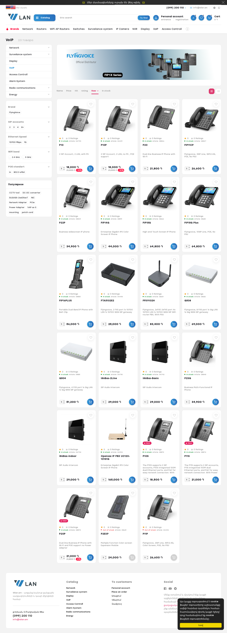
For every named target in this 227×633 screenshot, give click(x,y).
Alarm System (17, 81)
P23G (187, 378)
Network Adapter (18, 202)
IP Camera (122, 29)
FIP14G (105, 222)
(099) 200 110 (175, 7)
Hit (76, 91)
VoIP (155, 29)
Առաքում (116, 596)
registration (182, 19)
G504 (62, 378)
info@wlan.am (200, 8)
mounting (14, 212)
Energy (13, 94)
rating (84, 91)
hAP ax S (32, 207)
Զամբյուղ (117, 604)
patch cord (27, 212)
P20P (62, 533)
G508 (187, 300)
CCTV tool (14, 193)
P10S (146, 456)
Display (145, 29)
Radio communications (22, 88)
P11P (145, 533)
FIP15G (147, 222)
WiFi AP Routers (59, 29)
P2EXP (105, 533)
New (93, 91)
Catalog (45, 18)
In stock (106, 91)
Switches (79, 29)
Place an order (119, 592)
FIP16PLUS (65, 300)
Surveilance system (100, 29)
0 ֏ (216, 19)
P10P (104, 145)
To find (143, 18)
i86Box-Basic (151, 378)
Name (60, 91)
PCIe (32, 202)
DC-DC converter (31, 193)
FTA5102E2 (107, 300)
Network (27, 29)
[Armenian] (8, 8)
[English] (13, 8)
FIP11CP (189, 145)
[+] (90, 168)
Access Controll (172, 29)
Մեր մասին (21, 8)
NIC (33, 198)
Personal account (121, 588)
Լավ (200, 625)
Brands (14, 29)
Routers (41, 29)
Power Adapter (16, 207)
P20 (145, 145)
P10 (61, 145)
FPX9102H (149, 300)
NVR (134, 29)
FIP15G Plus (191, 222)
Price (68, 91)
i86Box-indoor (67, 456)
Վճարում (116, 600)
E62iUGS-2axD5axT (18, 198)
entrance (166, 19)
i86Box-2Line (109, 378)
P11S (187, 456)
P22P (62, 222)
